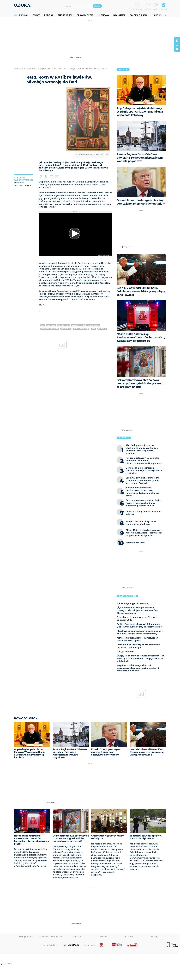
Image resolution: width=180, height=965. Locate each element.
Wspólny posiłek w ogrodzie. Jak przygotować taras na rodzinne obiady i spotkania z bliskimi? (138, 668)
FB (41, 176)
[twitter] (177, 44)
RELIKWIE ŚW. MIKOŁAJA (81, 329)
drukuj (52, 176)
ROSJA (93, 329)
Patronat (129, 937)
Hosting (155, 937)
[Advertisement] (90, 39)
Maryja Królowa (125, 651)
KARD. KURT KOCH (63, 325)
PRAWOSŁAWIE (66, 329)
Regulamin (77, 937)
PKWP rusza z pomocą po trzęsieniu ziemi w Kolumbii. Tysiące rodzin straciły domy (140, 632)
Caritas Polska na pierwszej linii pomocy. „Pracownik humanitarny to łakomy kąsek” (139, 625)
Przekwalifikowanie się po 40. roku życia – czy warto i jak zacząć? (139, 646)
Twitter (46, 176)
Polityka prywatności (51, 937)
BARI (42, 325)
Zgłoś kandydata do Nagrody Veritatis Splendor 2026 (137, 618)
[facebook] (177, 40)
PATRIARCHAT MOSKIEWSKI (49, 329)
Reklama (103, 937)
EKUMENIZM (51, 325)
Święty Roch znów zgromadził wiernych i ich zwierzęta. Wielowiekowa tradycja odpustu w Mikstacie (140, 658)
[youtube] (177, 49)
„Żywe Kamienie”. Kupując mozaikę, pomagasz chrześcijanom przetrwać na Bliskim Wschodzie (137, 610)
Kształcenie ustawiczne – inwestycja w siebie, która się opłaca (137, 639)
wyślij (57, 176)
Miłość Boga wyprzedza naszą (133, 603)
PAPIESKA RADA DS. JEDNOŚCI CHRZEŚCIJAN (85, 325)
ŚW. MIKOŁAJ (102, 329)
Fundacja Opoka (25, 937)
